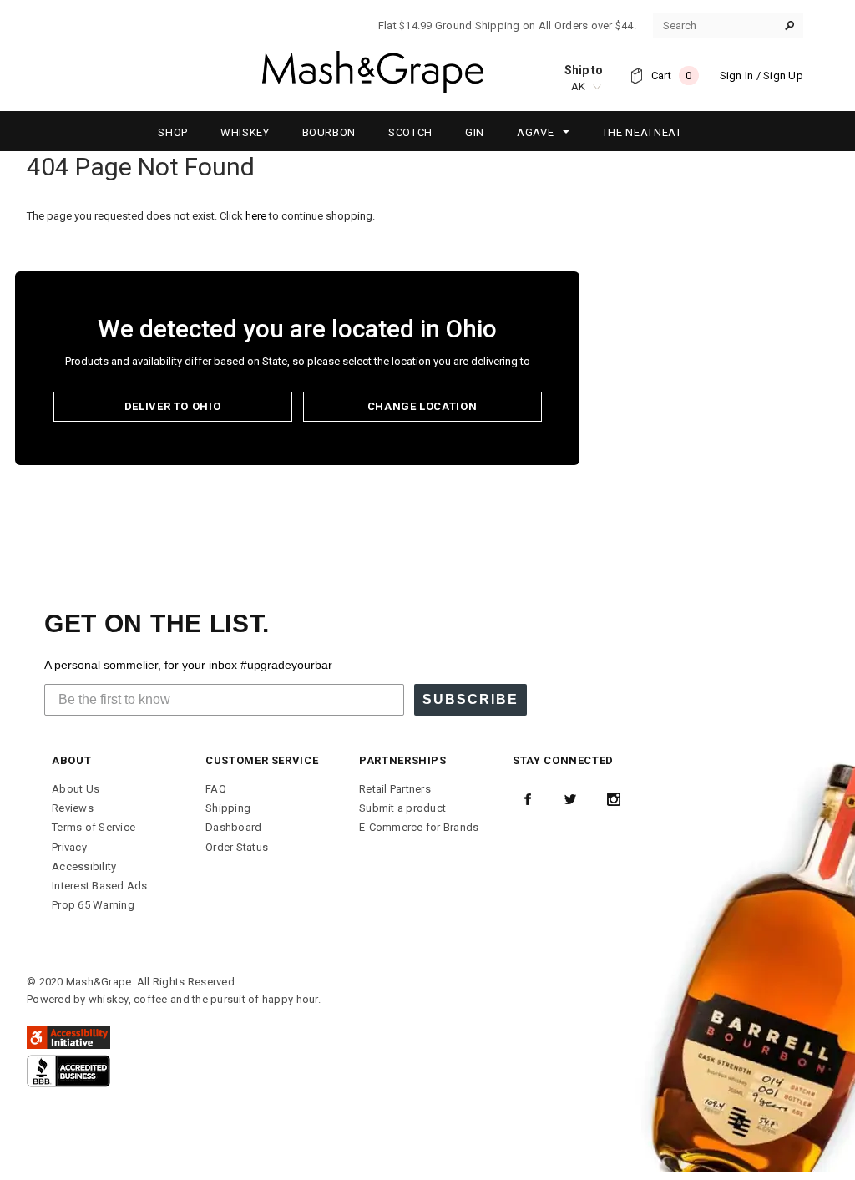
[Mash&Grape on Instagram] (614, 799)
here (255, 216)
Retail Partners (395, 788)
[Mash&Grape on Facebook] (528, 799)
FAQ (215, 788)
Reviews (73, 808)
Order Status (236, 847)
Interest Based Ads (100, 885)
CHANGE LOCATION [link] (422, 406)
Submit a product (402, 808)
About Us (75, 788)
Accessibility (84, 866)
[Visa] (68, 1070)
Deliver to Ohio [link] (172, 406)
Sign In (737, 75)
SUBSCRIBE (470, 699)
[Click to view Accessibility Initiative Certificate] (68, 1037)
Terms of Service (93, 827)
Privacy (69, 847)
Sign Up (783, 75)
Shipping (227, 808)
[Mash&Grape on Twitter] (570, 799)
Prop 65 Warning (93, 905)
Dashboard (233, 827)
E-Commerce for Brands (418, 827)
